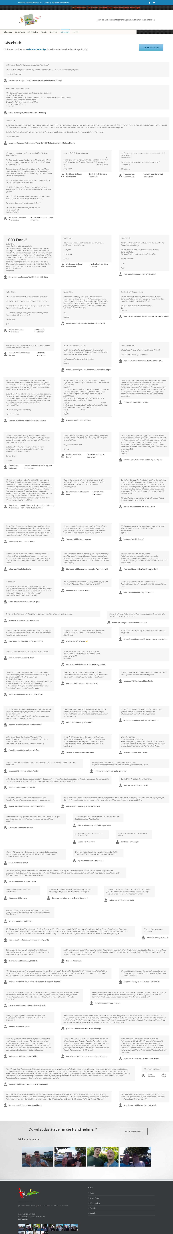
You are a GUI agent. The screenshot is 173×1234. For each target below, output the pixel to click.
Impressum (70, 1137)
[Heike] (36, 1123)
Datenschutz (80, 1137)
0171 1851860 (29, 1103)
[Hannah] (44, 1116)
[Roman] (59, 1116)
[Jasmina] (21, 1123)
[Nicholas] (66, 1116)
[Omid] (21, 1116)
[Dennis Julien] (29, 1116)
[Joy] (44, 1123)
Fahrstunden (95, 1092)
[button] (23, 1045)
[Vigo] (74, 1116)
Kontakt (93, 1102)
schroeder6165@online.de (60, 3)
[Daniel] (36, 1116)
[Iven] (29, 1123)
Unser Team (94, 1087)
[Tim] (51, 1116)
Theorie (93, 1097)
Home (92, 1082)
